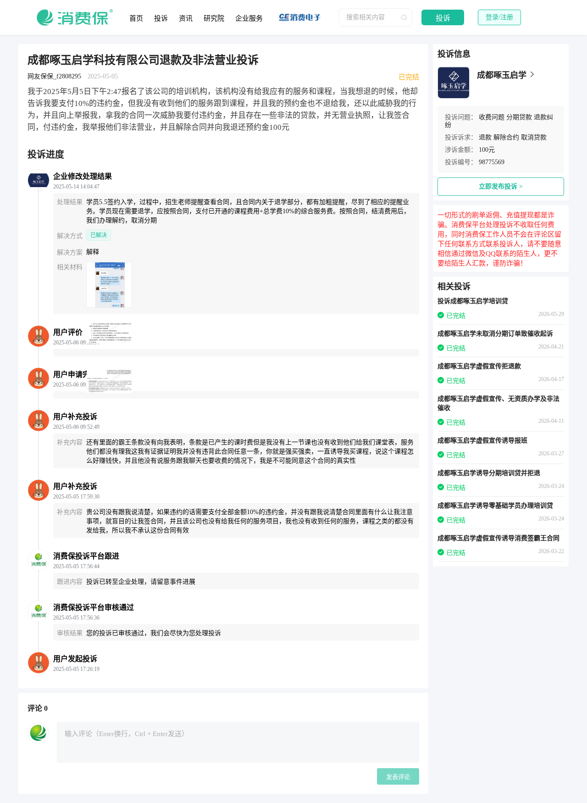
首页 (136, 18)
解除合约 (506, 137)
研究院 (214, 18)
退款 (485, 137)
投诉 (161, 18)
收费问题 (491, 117)
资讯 (186, 18)
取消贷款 (534, 137)
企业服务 (249, 18)
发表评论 (398, 777)
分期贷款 (519, 117)
